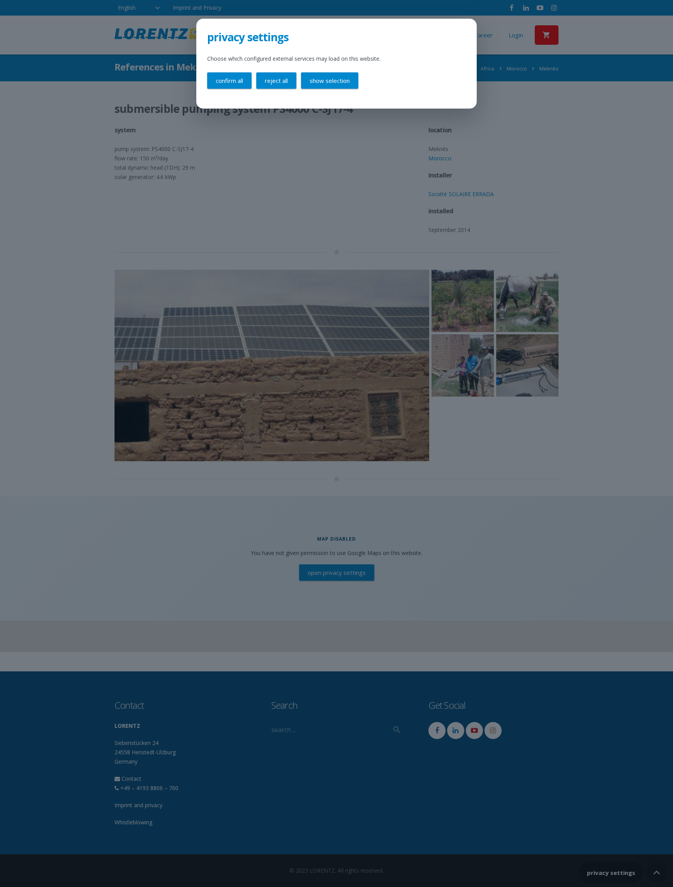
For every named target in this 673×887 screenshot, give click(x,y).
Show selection (330, 80)
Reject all (276, 80)
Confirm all (229, 80)
